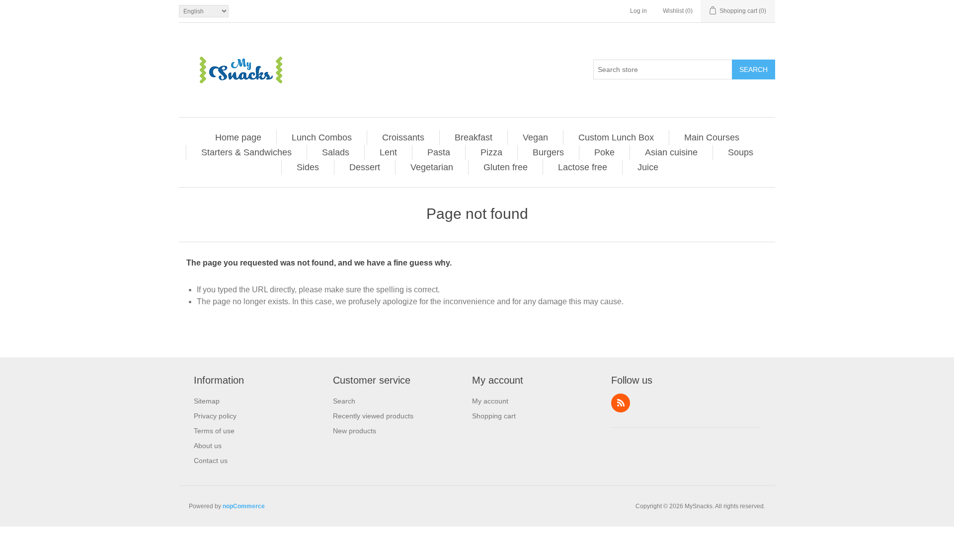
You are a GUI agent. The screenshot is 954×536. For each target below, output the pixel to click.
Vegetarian (431, 167)
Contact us (211, 461)
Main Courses (711, 137)
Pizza (491, 152)
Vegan (535, 137)
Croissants (403, 137)
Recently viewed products (373, 416)
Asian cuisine (671, 152)
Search (753, 69)
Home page (238, 137)
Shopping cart (494, 416)
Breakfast (473, 137)
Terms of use (214, 431)
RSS (620, 403)
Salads (335, 152)
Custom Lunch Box (616, 137)
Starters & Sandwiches (246, 152)
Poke (604, 152)
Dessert (364, 167)
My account (490, 401)
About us (208, 446)
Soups (740, 152)
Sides (308, 167)
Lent (388, 152)
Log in (638, 10)
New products (354, 431)
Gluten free (505, 167)
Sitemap (207, 401)
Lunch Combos (322, 137)
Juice (647, 167)
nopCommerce (244, 506)
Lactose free (582, 167)
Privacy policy (215, 416)
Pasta (438, 152)
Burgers (548, 152)
